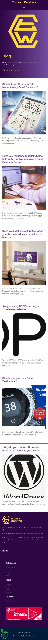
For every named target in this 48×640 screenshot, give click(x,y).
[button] (24, 7)
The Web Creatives (24, 2)
